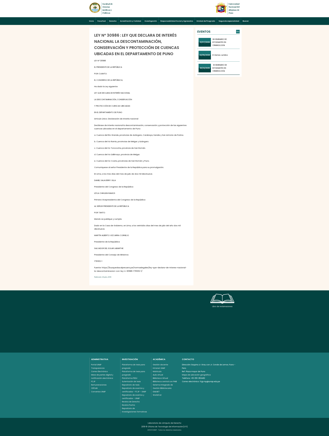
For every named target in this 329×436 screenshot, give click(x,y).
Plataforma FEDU (129, 378)
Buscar (246, 21)
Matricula (157, 371)
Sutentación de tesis (131, 381)
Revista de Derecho (131, 401)
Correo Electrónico (99, 371)
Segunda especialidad (229, 21)
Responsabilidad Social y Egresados (176, 21)
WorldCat (157, 395)
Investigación (151, 21)
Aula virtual (158, 375)
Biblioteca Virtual (160, 378)
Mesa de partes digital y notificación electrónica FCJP (102, 378)
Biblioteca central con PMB (165, 381)
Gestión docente (160, 364)
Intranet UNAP (159, 368)
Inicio (91, 21)
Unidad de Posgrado (206, 21)
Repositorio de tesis (130, 385)
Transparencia (97, 368)
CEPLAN (94, 388)
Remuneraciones (99, 385)
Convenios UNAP (98, 391)
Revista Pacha (128, 405)
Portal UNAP (96, 364)
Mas (237, 32)
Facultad (101, 21)
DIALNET (156, 391)
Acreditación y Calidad (130, 21)
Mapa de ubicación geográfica (196, 375)
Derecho (113, 21)
